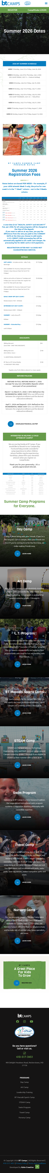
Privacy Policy (21, 1163)
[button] (46, 3)
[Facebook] (17, 1021)
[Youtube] (31, 1021)
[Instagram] (24, 1021)
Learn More (26, 553)
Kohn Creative (27, 1167)
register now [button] (26, 983)
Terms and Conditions (37, 1163)
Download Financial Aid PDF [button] (26, 424)
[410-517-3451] (24, 1053)
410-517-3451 (24, 1057)
